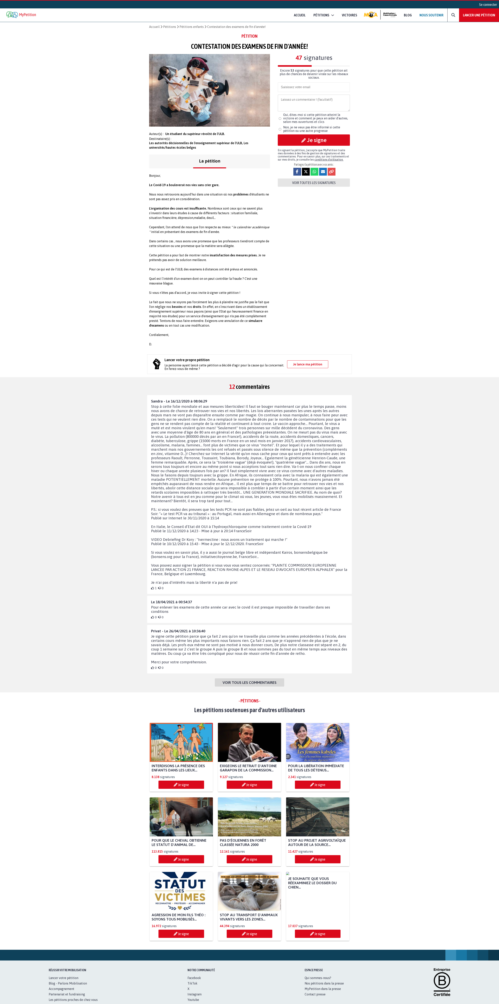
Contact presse (315, 998)
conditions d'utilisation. (328, 159)
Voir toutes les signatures (314, 182)
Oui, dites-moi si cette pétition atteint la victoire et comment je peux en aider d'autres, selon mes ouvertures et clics (315, 118)
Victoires (349, 15)
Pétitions (169, 26)
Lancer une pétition (479, 15)
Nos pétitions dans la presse (324, 987)
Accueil (300, 15)
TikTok (192, 987)
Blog (408, 15)
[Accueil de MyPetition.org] (21, 15)
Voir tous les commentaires (249, 682)
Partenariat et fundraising (67, 998)
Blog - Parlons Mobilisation (68, 987)
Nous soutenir (431, 15)
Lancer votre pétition (63, 982)
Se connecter (488, 4)
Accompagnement (61, 993)
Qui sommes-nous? (318, 982)
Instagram (195, 998)
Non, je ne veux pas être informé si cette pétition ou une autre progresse (311, 128)
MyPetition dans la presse (323, 993)
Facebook (194, 982)
